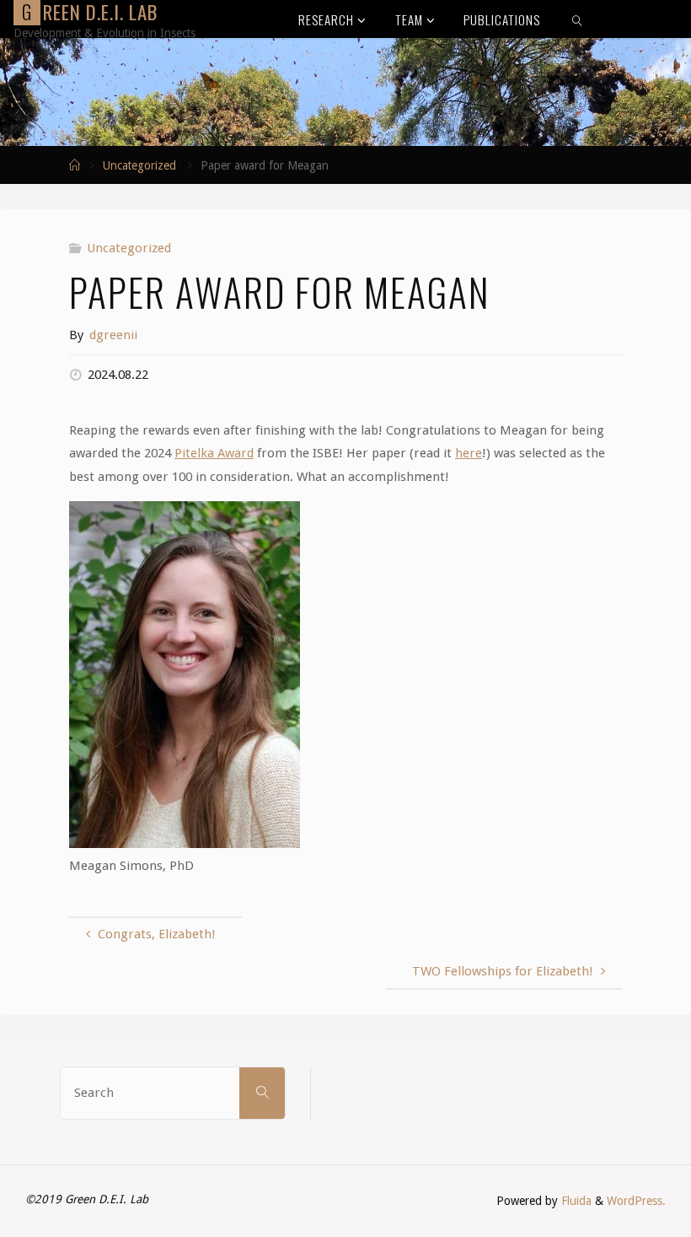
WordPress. (636, 1200)
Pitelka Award (214, 453)
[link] (578, 19)
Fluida (575, 1200)
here (468, 453)
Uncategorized (139, 165)
